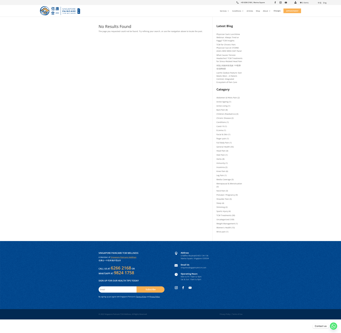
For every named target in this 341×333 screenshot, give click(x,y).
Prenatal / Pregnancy (225, 195)
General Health (223, 147)
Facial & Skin (222, 134)
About (265, 11)
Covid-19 (220, 126)
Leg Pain (220, 175)
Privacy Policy (155, 297)
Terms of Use (141, 297)
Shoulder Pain (222, 199)
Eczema (219, 130)
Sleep (218, 203)
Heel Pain (220, 155)
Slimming (220, 207)
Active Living (222, 106)
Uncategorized (222, 219)
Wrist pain (221, 231)
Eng (324, 2)
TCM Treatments (223, 215)
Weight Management (225, 223)
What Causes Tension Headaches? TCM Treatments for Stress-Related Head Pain (229, 58)
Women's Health (223, 227)
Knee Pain (220, 171)
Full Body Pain (222, 142)
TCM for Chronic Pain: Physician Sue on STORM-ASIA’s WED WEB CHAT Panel (229, 47)
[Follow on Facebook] (275, 2)
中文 (320, 2)
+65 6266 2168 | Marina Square (253, 2)
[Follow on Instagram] (280, 2)
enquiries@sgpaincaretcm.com (193, 267)
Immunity (220, 163)
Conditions (236, 11)
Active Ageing (222, 101)
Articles (250, 11)
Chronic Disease (223, 118)
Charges (277, 11)
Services (223, 11)
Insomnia (220, 167)
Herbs (219, 159)
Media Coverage (223, 179)
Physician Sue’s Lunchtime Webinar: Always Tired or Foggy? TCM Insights (228, 37)
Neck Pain (220, 190)
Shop (258, 11)
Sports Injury (222, 211)
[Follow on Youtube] (286, 2)
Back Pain (220, 110)
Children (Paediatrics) (226, 114)
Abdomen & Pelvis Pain (226, 97)
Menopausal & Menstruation (229, 183)
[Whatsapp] (333, 326)
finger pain (221, 138)
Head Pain (221, 150)
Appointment (292, 11)
